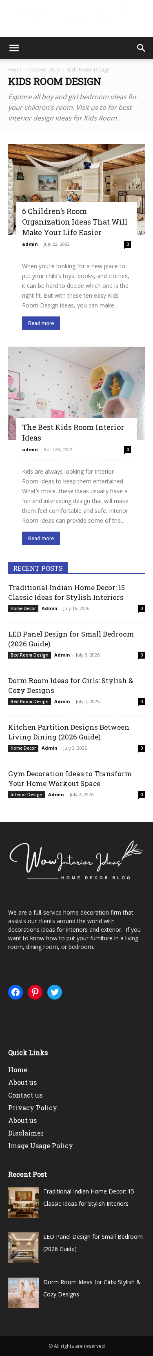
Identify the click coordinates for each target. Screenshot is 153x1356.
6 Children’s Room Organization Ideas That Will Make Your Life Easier (75, 221)
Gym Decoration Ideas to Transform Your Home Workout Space (70, 778)
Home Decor (23, 608)
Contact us (25, 1095)
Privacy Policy (32, 1107)
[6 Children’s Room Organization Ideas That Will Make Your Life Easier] (76, 189)
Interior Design (26, 794)
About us (22, 1082)
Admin (50, 608)
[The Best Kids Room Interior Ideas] (76, 393)
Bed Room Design (30, 655)
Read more (41, 323)
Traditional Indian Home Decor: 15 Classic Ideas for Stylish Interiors (66, 592)
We (12, 912)
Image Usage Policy (40, 1145)
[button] (14, 48)
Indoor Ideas (45, 69)
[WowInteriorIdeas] (76, 18)
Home (15, 69)
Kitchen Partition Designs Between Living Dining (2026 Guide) (68, 731)
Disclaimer (26, 1133)
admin (30, 244)
